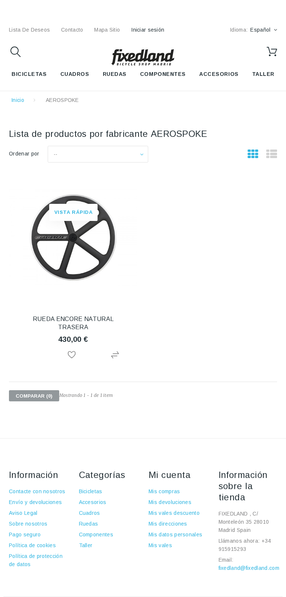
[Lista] (271, 154)
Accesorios (93, 502)
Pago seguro (25, 534)
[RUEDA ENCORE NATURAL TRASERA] (73, 237)
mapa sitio (107, 30)
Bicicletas (90, 491)
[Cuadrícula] (253, 154)
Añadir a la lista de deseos (73, 355)
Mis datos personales (175, 534)
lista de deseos (29, 30)
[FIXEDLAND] (143, 57)
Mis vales (160, 545)
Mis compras (164, 491)
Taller (86, 545)
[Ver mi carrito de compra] (272, 51)
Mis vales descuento (174, 513)
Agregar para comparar (116, 355)
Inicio (17, 100)
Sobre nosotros (28, 524)
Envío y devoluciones (35, 502)
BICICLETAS (29, 74)
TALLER (263, 74)
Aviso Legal (23, 513)
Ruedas (88, 524)
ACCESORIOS (219, 74)
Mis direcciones (168, 524)
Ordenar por (24, 154)
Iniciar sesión (147, 30)
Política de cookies (32, 545)
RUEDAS (115, 74)
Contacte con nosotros (37, 491)
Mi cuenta (169, 475)
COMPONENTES (163, 74)
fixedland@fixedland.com (249, 568)
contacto (72, 30)
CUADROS (74, 74)
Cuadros (89, 513)
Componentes (96, 534)
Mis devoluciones (170, 502)
